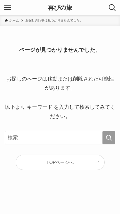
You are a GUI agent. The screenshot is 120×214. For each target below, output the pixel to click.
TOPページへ (60, 162)
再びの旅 (60, 8)
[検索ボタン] (112, 7)
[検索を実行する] (108, 137)
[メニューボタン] (7, 7)
